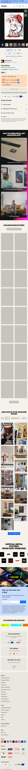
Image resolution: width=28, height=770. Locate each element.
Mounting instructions (6, 689)
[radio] (9, 50)
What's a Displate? (5, 710)
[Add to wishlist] (25, 11)
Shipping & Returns (5, 680)
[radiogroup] (14, 50)
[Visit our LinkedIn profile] (8, 742)
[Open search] (14, 6)
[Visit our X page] (14, 742)
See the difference (18, 56)
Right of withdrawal (5, 687)
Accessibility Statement (6, 707)
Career (2, 719)
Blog (2, 717)
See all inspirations (14, 533)
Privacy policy (18, 606)
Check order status (5, 677)
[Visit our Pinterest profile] (16, 742)
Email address (4, 599)
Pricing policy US (4, 699)
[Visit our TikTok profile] (5, 742)
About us (3, 714)
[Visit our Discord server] (19, 742)
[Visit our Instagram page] (11, 742)
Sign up (23, 601)
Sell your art (3, 726)
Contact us (3, 691)
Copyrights (3, 694)
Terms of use (4, 684)
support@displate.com (13, 612)
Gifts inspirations (4, 734)
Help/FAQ (3, 682)
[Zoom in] (25, 15)
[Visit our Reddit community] (2, 742)
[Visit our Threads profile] (22, 742)
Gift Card (3, 732)
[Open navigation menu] (26, 6)
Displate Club (4, 712)
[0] (17, 6)
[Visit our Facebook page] (25, 742)
